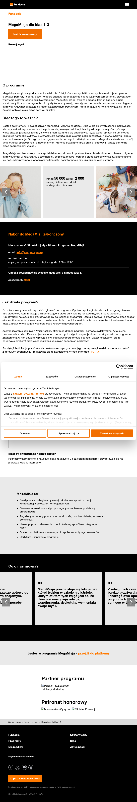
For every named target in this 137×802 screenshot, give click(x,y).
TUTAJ (95, 351)
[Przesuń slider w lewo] (6, 192)
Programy (14, 740)
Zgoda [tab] (18, 376)
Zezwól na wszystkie (112, 433)
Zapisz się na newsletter (25, 778)
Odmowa (25, 433)
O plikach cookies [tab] (118, 376)
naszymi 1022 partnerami (28, 393)
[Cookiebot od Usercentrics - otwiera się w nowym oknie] (118, 366)
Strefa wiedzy (78, 734)
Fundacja (14, 734)
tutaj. (27, 279)
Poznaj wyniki (16, 44)
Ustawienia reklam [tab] (85, 376)
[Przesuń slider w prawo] (131, 192)
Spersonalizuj (67, 433)
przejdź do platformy (94, 653)
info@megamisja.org (30, 252)
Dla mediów (15, 746)
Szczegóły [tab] (52, 376)
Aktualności (77, 746)
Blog (73, 740)
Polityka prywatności (66, 786)
